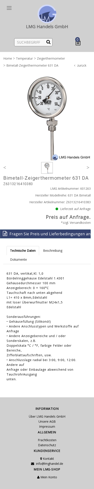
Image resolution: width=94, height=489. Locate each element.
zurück (81, 65)
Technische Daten (23, 250)
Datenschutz (47, 445)
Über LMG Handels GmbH (47, 416)
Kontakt (48, 458)
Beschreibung (52, 250)
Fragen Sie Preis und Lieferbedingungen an (49, 233)
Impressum (47, 426)
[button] (79, 43)
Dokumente (18, 259)
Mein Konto (48, 477)
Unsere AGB (47, 421)
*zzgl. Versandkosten (76, 222)
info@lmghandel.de (49, 463)
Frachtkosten (47, 440)
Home (7, 58)
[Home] (47, 13)
